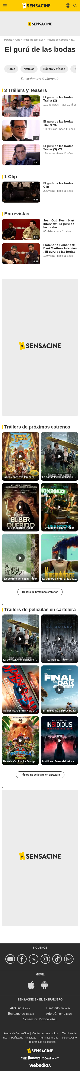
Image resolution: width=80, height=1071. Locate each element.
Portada (8, 39)
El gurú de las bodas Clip (58, 185)
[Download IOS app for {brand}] (33, 984)
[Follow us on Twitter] (34, 959)
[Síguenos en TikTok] (57, 959)
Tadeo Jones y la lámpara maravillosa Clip (21, 477)
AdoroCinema (55, 1013)
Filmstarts (53, 1008)
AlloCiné (16, 1008)
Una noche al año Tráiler (59, 527)
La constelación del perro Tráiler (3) (60, 477)
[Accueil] (36, 5)
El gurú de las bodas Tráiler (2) (58, 98)
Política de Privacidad (23, 1037)
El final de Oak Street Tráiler (59, 710)
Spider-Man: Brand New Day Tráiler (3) (21, 710)
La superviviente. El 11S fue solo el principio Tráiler (60, 578)
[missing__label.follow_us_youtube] (10, 959)
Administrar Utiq (49, 1037)
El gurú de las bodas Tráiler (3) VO (58, 147)
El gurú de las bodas (40, 49)
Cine (17, 39)
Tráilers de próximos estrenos (40, 591)
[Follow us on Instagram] (46, 959)
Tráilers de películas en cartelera (40, 774)
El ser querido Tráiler (20, 527)
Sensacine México (36, 1019)
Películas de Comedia (57, 39)
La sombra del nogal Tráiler (20, 578)
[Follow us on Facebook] (22, 959)
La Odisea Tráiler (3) (59, 659)
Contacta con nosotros (45, 1033)
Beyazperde (16, 1013)
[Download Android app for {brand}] (47, 984)
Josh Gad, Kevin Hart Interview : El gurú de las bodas (58, 224)
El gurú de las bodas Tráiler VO (58, 123)
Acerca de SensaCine (16, 1033)
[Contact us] (69, 959)
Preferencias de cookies (41, 1041)
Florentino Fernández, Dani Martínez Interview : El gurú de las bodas (60, 248)
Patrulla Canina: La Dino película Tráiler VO (21, 761)
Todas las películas (33, 39)
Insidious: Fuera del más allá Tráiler (60, 761)
